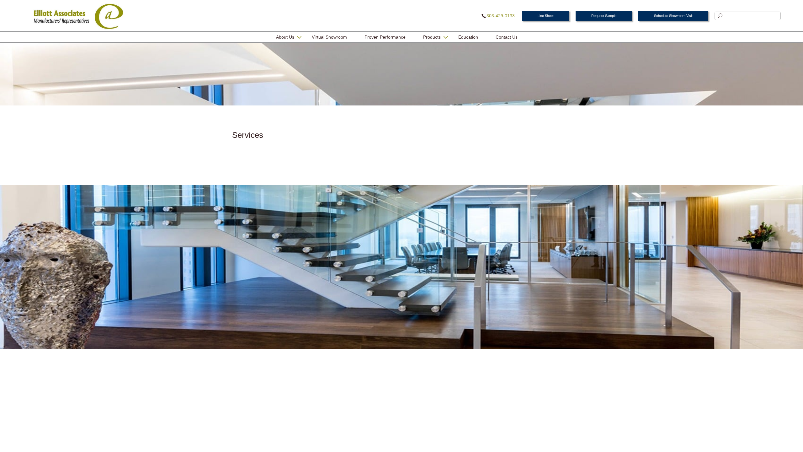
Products (432, 37)
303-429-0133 (501, 15)
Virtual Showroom (329, 37)
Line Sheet (546, 16)
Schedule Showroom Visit (673, 16)
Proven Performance (385, 37)
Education (468, 37)
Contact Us (507, 37)
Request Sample (603, 16)
